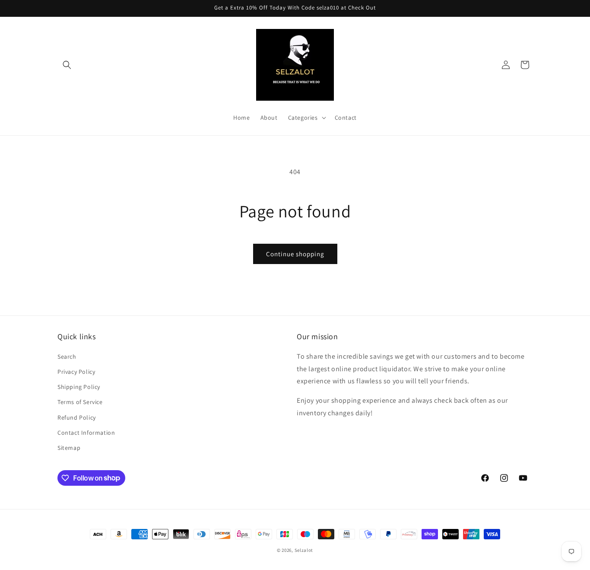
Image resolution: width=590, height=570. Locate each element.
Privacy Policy (76, 371)
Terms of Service (80, 402)
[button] (66, 64)
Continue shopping (295, 254)
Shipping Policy (78, 387)
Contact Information (86, 432)
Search (66, 356)
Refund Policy (76, 417)
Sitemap (68, 447)
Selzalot (304, 550)
